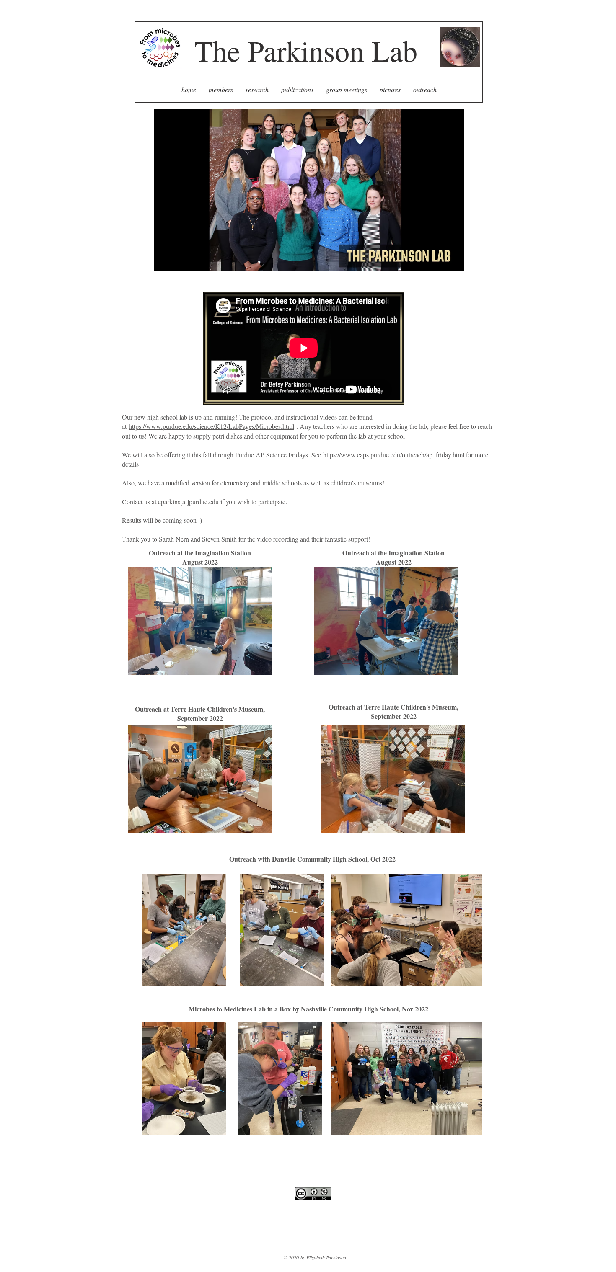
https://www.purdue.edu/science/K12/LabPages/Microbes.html (211, 426)
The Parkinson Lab (305, 50)
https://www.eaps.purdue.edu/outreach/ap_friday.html (394, 454)
